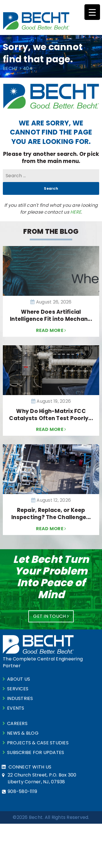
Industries (20, 698)
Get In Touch (50, 616)
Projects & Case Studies (38, 743)
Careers (17, 723)
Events (15, 708)
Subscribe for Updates (35, 752)
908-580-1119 (22, 791)
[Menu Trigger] (92, 12)
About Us (18, 679)
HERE (75, 212)
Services (17, 688)
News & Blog (23, 733)
